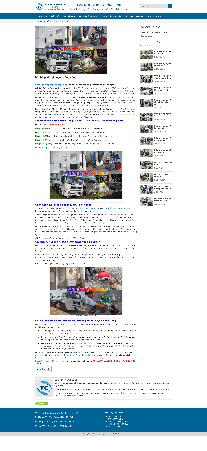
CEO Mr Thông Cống (65, 380)
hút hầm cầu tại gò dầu (163, 163)
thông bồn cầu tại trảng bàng (153, 32)
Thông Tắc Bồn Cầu (111, 16)
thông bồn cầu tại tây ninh (152, 42)
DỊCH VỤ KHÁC (115, 427)
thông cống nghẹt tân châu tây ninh (162, 89)
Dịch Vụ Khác (154, 16)
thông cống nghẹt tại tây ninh (162, 151)
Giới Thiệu (55, 16)
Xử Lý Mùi (128, 16)
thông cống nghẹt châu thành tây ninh (162, 102)
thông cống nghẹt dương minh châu (162, 76)
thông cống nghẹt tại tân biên (162, 115)
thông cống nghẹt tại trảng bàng (162, 139)
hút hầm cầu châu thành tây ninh (162, 199)
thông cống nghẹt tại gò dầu (162, 52)
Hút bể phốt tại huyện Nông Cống (51, 84)
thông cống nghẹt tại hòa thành (162, 127)
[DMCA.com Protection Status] (41, 403)
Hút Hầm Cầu (69, 16)
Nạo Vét (140, 16)
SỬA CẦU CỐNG (115, 419)
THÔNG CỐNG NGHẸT (118, 421)
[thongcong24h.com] (51, 6)
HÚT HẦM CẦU (115, 416)
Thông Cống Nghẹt (88, 16)
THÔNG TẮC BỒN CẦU (118, 424)
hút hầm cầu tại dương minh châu (162, 187)
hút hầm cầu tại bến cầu (161, 175)
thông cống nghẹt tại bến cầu (162, 64)
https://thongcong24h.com (56, 147)
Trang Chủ (42, 16)
